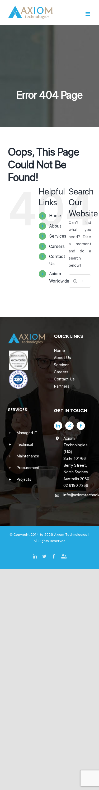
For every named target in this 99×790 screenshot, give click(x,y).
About (55, 226)
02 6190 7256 (75, 485)
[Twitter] (69, 425)
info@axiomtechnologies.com (77, 495)
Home (55, 215)
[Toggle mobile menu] (88, 14)
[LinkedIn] (58, 425)
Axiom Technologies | (71, 535)
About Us (62, 357)
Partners (61, 386)
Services (57, 236)
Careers (57, 246)
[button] (26, 432)
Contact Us (64, 379)
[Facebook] (81, 425)
